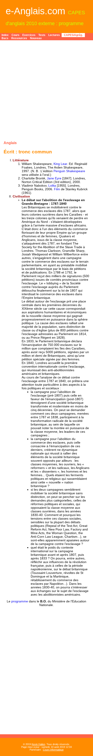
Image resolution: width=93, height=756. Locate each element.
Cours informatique (53, 749)
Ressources (19, 38)
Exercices (28, 35)
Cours (15, 35)
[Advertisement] (46, 90)
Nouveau (36, 38)
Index (5, 35)
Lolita (52, 185)
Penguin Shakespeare (69, 171)
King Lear (60, 164)
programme (19, 601)
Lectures (54, 35)
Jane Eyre (54, 178)
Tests (41, 35)
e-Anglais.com (35, 11)
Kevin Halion (38, 744)
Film (57, 189)
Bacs (5, 38)
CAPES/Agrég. (73, 35)
